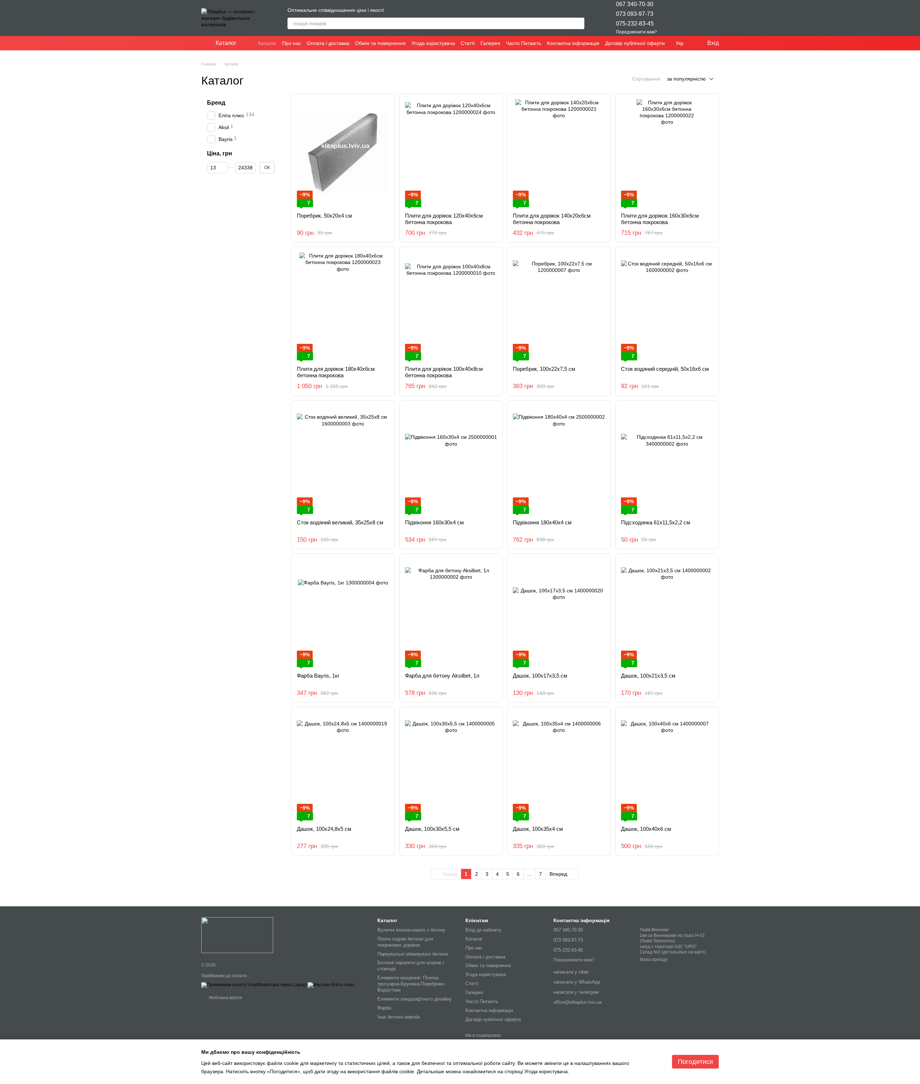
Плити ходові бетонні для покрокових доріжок (405, 942)
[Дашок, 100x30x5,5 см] (451, 766)
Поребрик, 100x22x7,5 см (544, 369)
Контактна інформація (573, 43)
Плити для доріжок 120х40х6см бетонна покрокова (444, 219)
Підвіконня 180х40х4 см (542, 522)
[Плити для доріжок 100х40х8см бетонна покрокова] (451, 306)
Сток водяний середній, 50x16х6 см (665, 369)
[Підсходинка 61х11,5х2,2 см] (667, 460)
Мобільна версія (225, 997)
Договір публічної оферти (635, 43)
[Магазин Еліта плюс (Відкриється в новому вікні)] (331, 985)
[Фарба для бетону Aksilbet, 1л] (451, 613)
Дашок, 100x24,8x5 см (324, 829)
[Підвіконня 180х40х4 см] (559, 460)
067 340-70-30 (634, 4)
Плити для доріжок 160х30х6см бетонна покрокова (660, 219)
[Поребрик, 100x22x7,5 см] (559, 306)
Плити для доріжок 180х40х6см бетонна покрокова (335, 372)
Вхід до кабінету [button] (483, 930)
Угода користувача (433, 43)
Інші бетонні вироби (398, 1017)
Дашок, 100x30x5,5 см (432, 829)
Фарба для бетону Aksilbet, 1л (442, 676)
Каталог (267, 43)
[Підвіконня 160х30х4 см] (451, 460)
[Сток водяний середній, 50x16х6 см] (667, 306)
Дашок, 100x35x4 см (538, 829)
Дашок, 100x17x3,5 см (540, 676)
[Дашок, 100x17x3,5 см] (559, 613)
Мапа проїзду (653, 959)
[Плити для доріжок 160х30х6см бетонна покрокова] (667, 153)
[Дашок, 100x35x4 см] (559, 766)
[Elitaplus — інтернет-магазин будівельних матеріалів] (237, 934)
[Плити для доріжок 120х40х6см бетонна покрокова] (451, 153)
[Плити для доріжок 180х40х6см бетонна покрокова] (343, 306)
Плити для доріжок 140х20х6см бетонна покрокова (551, 219)
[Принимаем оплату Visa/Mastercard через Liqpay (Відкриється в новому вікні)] (254, 985)
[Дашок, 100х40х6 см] (667, 766)
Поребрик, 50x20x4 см (324, 216)
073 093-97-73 (634, 14)
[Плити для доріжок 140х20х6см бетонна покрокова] (559, 153)
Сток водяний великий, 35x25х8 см (340, 522)
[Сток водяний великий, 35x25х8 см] (343, 460)
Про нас (291, 43)
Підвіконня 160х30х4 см (434, 522)
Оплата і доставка (328, 43)
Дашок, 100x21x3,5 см (648, 676)
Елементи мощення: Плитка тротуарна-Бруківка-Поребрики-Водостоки (411, 984)
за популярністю (686, 79)
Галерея (490, 43)
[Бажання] (675, 18)
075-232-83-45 (635, 24)
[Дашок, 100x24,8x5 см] (343, 766)
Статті (468, 43)
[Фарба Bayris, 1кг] (343, 613)
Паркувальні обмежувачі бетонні (412, 954)
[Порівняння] (694, 18)
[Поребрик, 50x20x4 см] (343, 153)
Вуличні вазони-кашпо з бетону (411, 930)
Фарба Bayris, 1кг (318, 676)
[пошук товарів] (578, 23)
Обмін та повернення (380, 43)
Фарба (384, 1008)
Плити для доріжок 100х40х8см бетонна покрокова (444, 372)
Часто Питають (523, 43)
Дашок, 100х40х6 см (646, 829)
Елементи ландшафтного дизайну (414, 999)
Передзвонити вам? (636, 32)
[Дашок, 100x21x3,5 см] (667, 613)
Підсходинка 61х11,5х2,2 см (655, 522)
